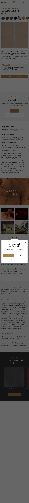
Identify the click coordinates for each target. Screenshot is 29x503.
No (20, 255)
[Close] (25, 242)
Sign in (19, 259)
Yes (9, 255)
